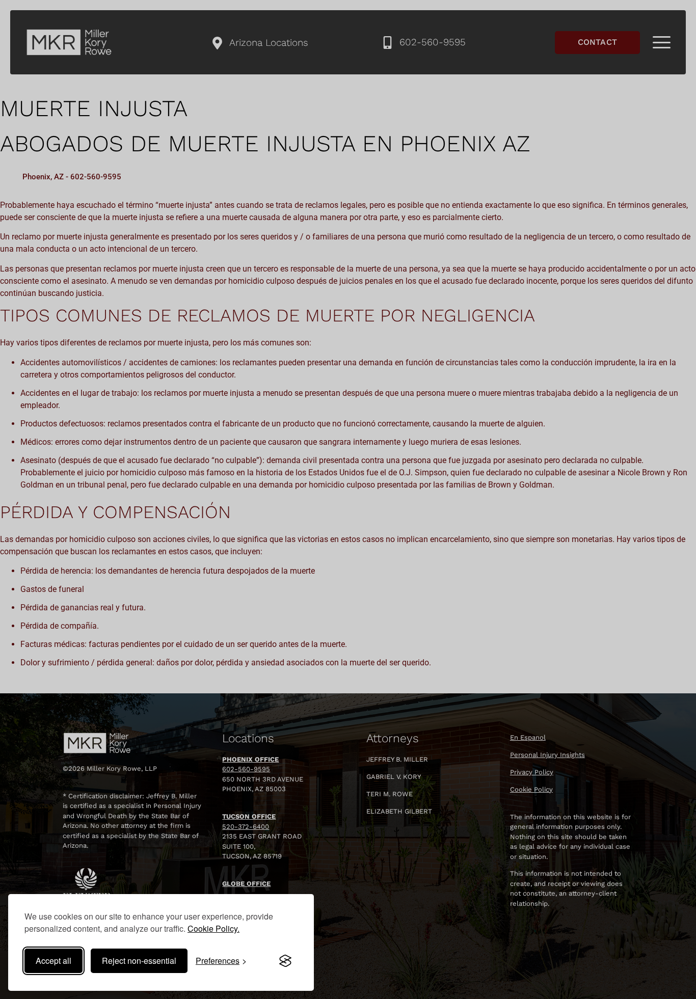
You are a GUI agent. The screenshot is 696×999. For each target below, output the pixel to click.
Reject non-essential (139, 960)
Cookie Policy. (213, 928)
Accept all (53, 960)
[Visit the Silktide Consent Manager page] (285, 961)
